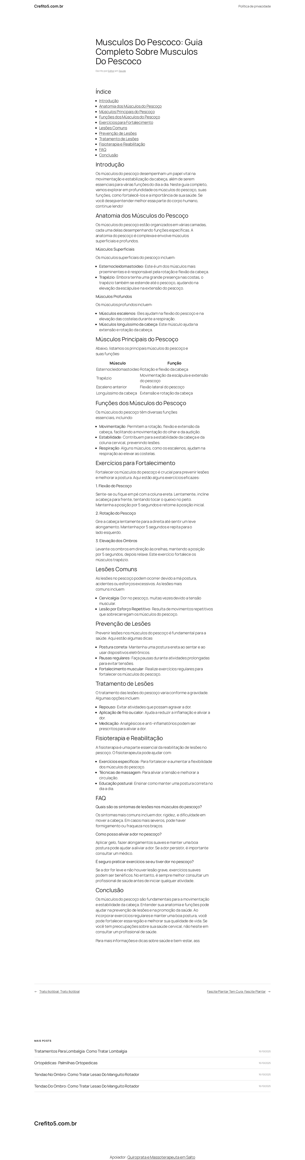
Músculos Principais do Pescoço (127, 111)
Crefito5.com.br (48, 6)
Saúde (122, 70)
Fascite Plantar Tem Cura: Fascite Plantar (236, 991)
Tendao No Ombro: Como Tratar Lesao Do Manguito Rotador (86, 1074)
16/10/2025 (265, 1051)
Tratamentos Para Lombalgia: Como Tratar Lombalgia (80, 1051)
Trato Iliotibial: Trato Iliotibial (59, 991)
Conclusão (108, 155)
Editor (111, 70)
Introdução (109, 100)
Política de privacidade (254, 6)
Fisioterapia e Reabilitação (122, 144)
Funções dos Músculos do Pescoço (129, 117)
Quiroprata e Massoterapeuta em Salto (161, 1157)
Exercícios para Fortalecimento (126, 122)
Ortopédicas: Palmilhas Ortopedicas (66, 1063)
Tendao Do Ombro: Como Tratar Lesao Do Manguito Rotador (86, 1086)
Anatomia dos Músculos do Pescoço (130, 106)
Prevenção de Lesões (118, 133)
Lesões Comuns (113, 127)
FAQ (102, 149)
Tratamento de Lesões (119, 138)
